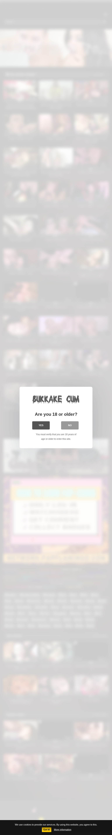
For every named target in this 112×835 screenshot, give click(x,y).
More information (62, 829)
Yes (41, 425)
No (70, 425)
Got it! (46, 829)
